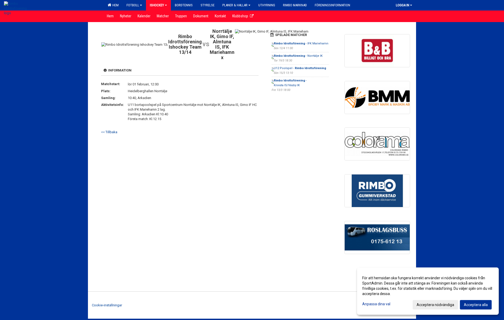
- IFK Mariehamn (301, 43)
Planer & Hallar (235, 5)
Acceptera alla (476, 305)
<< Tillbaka (109, 132)
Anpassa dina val (376, 304)
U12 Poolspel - (300, 68)
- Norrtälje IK (298, 56)
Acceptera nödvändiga (435, 305)
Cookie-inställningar (107, 305)
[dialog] (428, 291)
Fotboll (133, 5)
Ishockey (157, 5)
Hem (115, 5)
